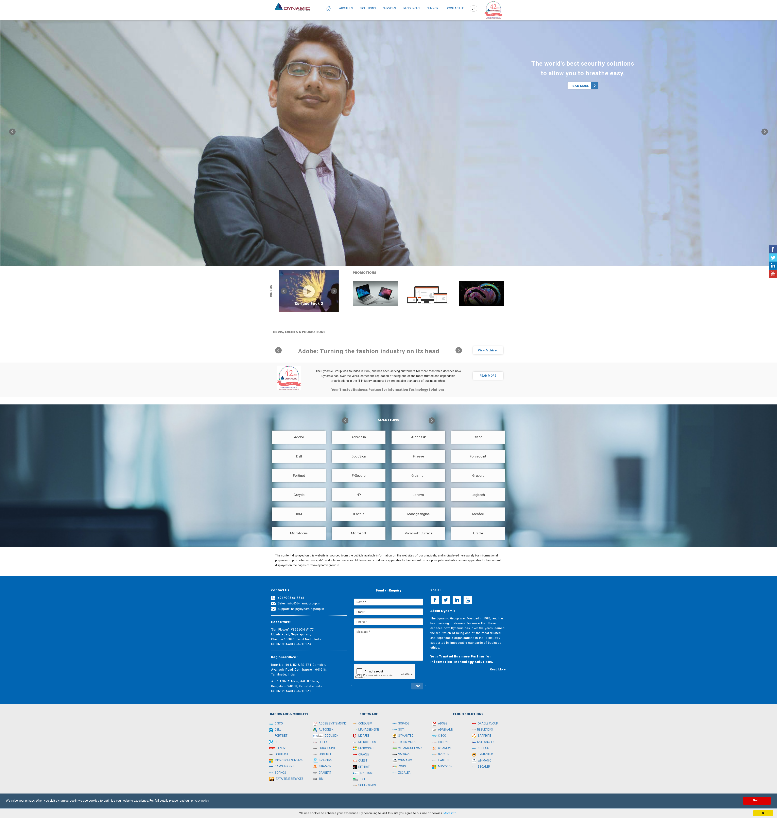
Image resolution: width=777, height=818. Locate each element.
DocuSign (331, 735)
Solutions (368, 8)
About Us (346, 8)
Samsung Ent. (284, 766)
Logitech (281, 754)
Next (764, 132)
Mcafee (363, 735)
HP (276, 742)
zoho (402, 766)
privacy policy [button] (200, 800)
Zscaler (404, 772)
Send (417, 686)
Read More (498, 669)
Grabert (324, 772)
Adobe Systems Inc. (332, 723)
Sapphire (484, 735)
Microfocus (367, 742)
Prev (12, 132)
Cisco (278, 723)
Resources (411, 8)
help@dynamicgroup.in (307, 609)
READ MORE (580, 86)
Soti (401, 729)
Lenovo (282, 748)
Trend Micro (407, 742)
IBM (321, 778)
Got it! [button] (757, 800)
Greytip (443, 754)
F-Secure (325, 760)
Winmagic (405, 760)
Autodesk (325, 729)
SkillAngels (486, 742)
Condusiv (365, 723)
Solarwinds (367, 785)
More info (450, 813)
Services (389, 8)
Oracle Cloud (487, 723)
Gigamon (324, 766)
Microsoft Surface (288, 760)
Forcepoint (326, 748)
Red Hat (364, 766)
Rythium (366, 772)
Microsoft (366, 748)
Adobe (442, 723)
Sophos (280, 772)
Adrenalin (445, 729)
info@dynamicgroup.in (304, 603)
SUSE (362, 779)
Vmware (404, 754)
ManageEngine (368, 729)
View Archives (488, 350)
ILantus (443, 760)
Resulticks (485, 729)
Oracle (363, 754)
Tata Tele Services (289, 778)
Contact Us (456, 8)
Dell (277, 729)
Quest (362, 760)
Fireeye (323, 742)
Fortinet (281, 735)
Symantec (405, 735)
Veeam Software (410, 748)
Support (433, 8)
